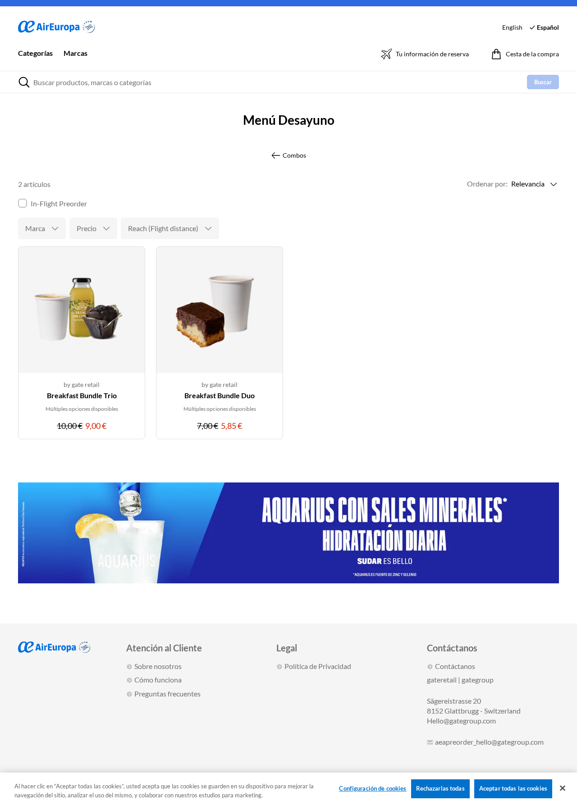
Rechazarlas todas (440, 788)
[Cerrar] (562, 788)
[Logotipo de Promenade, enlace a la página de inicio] (56, 27)
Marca (35, 228)
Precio (86, 228)
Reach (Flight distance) (163, 228)
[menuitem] (35, 59)
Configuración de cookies (372, 788)
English (512, 27)
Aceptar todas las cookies (513, 788)
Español (548, 27)
